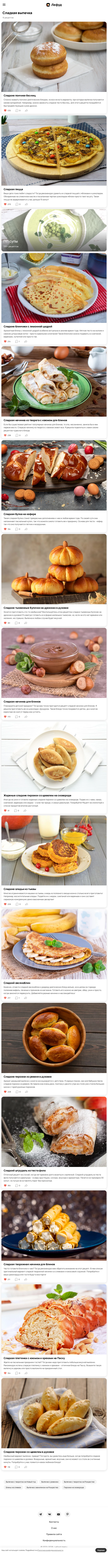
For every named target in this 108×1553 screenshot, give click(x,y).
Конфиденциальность (54, 1540)
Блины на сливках (13, 1487)
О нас (54, 1528)
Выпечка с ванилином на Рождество (42, 1487)
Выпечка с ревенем (49, 1482)
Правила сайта (54, 1534)
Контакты (54, 1521)
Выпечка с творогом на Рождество (79, 1482)
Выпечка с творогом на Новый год (21, 1482)
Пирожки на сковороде (74, 1487)
